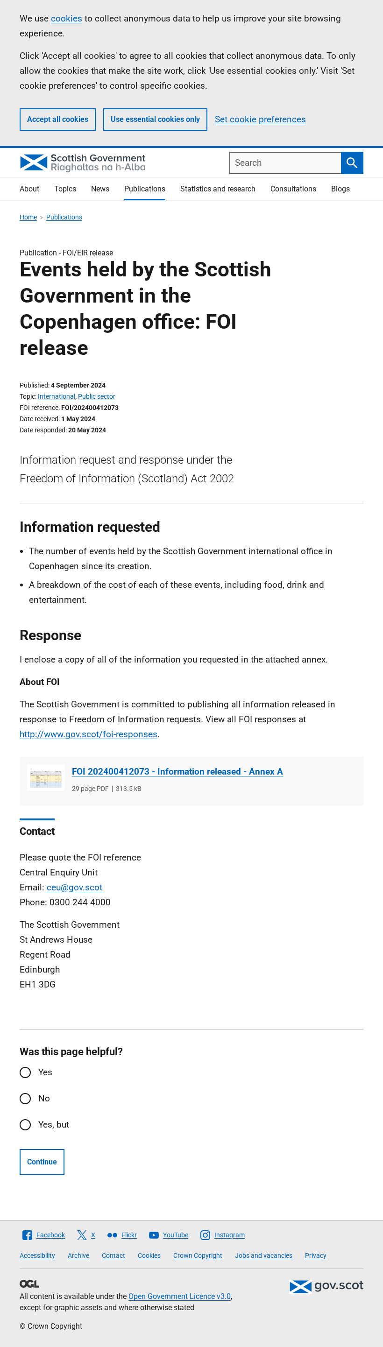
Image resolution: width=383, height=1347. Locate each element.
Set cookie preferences (260, 119)
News (100, 188)
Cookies (149, 1255)
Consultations (293, 188)
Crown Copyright (197, 1255)
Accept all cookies (57, 119)
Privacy (315, 1255)
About (29, 188)
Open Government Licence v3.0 (179, 1296)
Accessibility (37, 1255)
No (44, 1098)
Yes (45, 1072)
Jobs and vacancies (263, 1255)
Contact (113, 1255)
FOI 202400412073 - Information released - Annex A (177, 771)
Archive (78, 1255)
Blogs (340, 188)
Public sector (96, 396)
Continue (42, 1161)
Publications (144, 188)
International (56, 396)
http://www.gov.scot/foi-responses (88, 734)
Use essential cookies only (155, 119)
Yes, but (53, 1124)
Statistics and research (217, 188)
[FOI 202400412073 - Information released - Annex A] (45, 777)
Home (28, 217)
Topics (65, 188)
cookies (66, 18)
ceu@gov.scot (74, 887)
